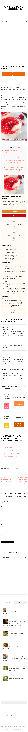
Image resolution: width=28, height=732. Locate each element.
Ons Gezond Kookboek (14, 8)
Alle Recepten (7, 73)
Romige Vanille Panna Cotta (9, 150)
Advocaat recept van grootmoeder (13, 453)
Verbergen (17, 147)
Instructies (7, 153)
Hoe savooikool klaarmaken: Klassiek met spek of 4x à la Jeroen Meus (13, 646)
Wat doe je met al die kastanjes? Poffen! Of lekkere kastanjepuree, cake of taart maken (14, 623)
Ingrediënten (8, 152)
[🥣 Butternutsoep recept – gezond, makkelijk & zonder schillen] (4, 612)
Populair (8, 602)
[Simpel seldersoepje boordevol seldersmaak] (5, 669)
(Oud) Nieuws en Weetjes (9, 715)
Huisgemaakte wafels (9, 447)
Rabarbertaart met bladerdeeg (12, 459)
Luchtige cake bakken (9, 450)
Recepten (8, 469)
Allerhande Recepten (11, 468)
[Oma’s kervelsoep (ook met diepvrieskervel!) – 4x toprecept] (5, 680)
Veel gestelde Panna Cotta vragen (11, 157)
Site (2, 535)
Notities (6, 155)
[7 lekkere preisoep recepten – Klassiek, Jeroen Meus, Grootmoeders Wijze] (5, 635)
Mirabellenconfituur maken (11, 444)
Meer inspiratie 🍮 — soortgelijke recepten (13, 167)
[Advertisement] (14, 42)
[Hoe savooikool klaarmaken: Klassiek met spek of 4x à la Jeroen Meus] (5, 647)
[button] (2, 207)
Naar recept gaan (19, 73)
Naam (3, 524)
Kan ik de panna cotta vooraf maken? (14, 160)
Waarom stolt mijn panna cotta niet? (13, 158)
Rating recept (4, 501)
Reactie (3, 506)
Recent (20, 602)
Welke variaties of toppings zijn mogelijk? (15, 165)
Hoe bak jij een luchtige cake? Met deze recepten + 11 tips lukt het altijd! (14, 658)
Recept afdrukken (15, 211)
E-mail (3, 530)
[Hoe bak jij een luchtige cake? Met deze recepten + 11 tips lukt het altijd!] (5, 659)
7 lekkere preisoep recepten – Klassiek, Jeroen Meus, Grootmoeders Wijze (13, 635)
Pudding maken (8, 462)
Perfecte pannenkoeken (10, 456)
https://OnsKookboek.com (15, 729)
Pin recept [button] (14, 215)
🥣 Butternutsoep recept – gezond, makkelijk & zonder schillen (13, 611)
